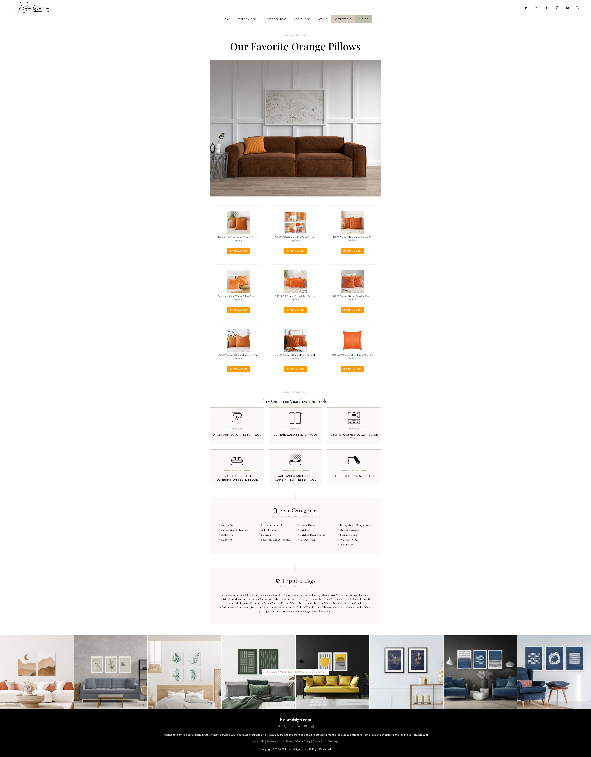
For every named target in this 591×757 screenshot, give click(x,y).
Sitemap (333, 741)
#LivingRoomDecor (270, 611)
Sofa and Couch (349, 534)
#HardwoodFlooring (308, 594)
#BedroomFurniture (286, 599)
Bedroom (226, 539)
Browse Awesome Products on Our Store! (295, 672)
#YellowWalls (362, 607)
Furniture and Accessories (276, 539)
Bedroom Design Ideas (274, 525)
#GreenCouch (291, 611)
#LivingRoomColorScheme (315, 611)
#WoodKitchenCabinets (317, 607)
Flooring (266, 534)
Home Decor (307, 525)
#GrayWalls (323, 603)
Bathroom (227, 534)
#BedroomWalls (307, 603)
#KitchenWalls (288, 603)
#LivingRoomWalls (310, 599)
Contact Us (319, 741)
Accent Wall (228, 525)
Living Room (308, 539)
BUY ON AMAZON (238, 251)
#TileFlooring (251, 594)
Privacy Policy (302, 741)
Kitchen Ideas (302, 19)
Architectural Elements (235, 529)
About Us (258, 741)
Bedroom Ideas (247, 19)
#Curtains (266, 594)
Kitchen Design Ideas (312, 534)
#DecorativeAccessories (335, 594)
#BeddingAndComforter (234, 607)
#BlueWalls (363, 599)
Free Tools (344, 19)
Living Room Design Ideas (355, 525)
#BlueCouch (339, 603)
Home (226, 19)
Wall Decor (346, 544)
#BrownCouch (270, 603)
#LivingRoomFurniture (233, 599)
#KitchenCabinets (231, 594)
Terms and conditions (279, 741)
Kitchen (305, 529)
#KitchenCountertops (261, 599)
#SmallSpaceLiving (343, 607)
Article (322, 19)
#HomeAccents (331, 599)
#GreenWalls (348, 599)
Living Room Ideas (275, 19)
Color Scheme (269, 529)
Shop (364, 19)
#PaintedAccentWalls (290, 607)
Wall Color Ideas (350, 539)
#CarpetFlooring (359, 594)
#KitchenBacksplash (284, 594)
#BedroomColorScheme (263, 607)
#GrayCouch (354, 603)
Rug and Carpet (349, 529)
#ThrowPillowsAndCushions (245, 603)
